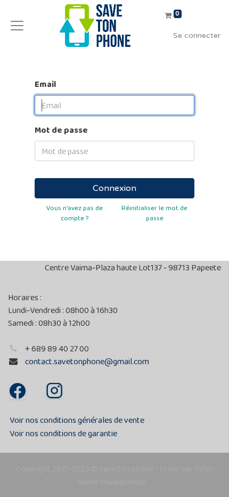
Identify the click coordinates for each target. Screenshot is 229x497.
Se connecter (196, 35)
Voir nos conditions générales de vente (77, 420)
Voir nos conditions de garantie (63, 433)
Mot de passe (61, 130)
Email (45, 84)
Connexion (114, 188)
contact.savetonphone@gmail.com (87, 361)
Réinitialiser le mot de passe (154, 213)
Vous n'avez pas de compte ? (74, 213)
